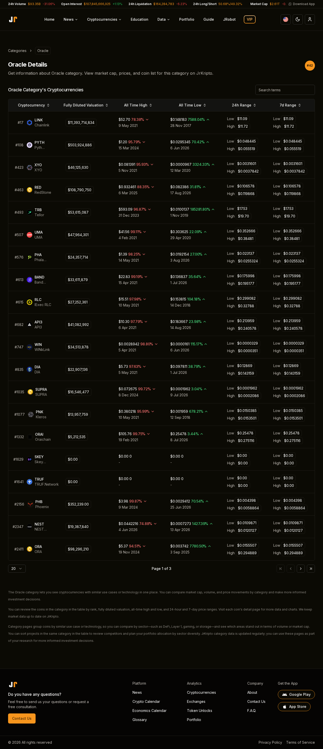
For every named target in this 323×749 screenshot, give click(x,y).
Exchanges (196, 701)
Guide (208, 19)
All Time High (135, 105)
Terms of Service (300, 742)
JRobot (229, 19)
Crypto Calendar (146, 701)
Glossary (139, 719)
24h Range (241, 105)
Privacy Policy (270, 742)
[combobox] (17, 569)
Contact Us (22, 718)
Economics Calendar (149, 710)
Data (161, 19)
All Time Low (190, 105)
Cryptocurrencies (102, 19)
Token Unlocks (199, 710)
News (69, 19)
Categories (17, 50)
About (252, 692)
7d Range (288, 105)
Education (139, 19)
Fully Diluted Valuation (83, 105)
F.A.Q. (251, 710)
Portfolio (186, 19)
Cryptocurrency (31, 105)
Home (49, 19)
